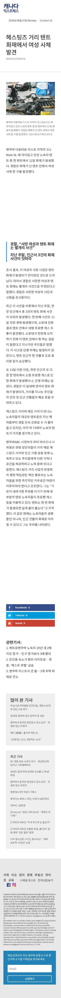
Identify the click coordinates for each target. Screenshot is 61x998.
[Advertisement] (30, 207)
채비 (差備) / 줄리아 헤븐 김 (24, 732)
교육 (11, 880)
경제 (30, 875)
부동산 (39, 875)
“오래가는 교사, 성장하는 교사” (25, 739)
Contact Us (46, 20)
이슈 (14, 875)
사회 (6, 875)
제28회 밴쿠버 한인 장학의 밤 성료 (27, 715)
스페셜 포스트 (28, 880)
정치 (22, 875)
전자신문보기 (45, 880)
